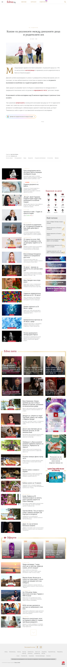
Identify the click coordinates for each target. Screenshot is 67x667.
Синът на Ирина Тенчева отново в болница (55, 222)
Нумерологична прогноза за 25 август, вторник (54, 246)
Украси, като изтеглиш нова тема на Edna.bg (56, 468)
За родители (33, 27)
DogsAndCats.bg (51, 651)
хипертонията (20, 103)
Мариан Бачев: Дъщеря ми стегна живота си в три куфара (55, 240)
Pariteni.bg (30, 653)
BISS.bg (43, 653)
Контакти (48, 655)
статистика (50, 158)
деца (25, 158)
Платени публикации (40, 655)
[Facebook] (37, 647)
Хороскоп (33, 2)
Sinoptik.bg (44, 651)
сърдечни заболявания (40, 158)
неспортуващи (29, 70)
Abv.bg (6, 651)
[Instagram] (40, 647)
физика (57, 158)
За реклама (31, 655)
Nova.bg (24, 651)
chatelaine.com (14, 156)
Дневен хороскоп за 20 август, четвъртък (54, 228)
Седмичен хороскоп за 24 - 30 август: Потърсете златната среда (55, 251)
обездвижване (18, 158)
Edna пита (10, 351)
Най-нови (23, 2)
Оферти (11, 537)
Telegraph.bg (59, 651)
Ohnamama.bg (12, 651)
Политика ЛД (24, 655)
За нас (18, 655)
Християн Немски (14, 154)
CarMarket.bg (37, 653)
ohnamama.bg (34, 182)
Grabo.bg (24, 653)
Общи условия (17, 662)
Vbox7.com (37, 651)
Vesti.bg (19, 651)
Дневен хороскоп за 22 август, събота (54, 234)
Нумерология (43, 2)
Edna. (11, 2)
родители (31, 158)
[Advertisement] (25, 135)
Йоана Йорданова (57, 398)
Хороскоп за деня (54, 191)
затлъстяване (10, 158)
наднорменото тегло (40, 90)
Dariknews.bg (30, 651)
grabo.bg (26, 209)
